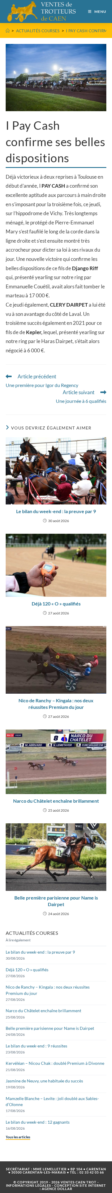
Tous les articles (18, 1137)
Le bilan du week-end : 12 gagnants (38, 1122)
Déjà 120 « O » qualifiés (56, 603)
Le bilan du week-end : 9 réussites (36, 1045)
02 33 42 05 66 (91, 1172)
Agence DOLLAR (57, 1189)
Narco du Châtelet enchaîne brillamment (56, 801)
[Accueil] (8, 30)
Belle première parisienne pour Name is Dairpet (56, 901)
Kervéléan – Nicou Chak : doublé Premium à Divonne (55, 1063)
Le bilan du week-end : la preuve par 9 (56, 511)
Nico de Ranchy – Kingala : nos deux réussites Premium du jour (56, 704)
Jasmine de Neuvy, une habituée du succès (44, 1080)
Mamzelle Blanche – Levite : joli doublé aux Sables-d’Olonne (52, 1101)
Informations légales (28, 1185)
